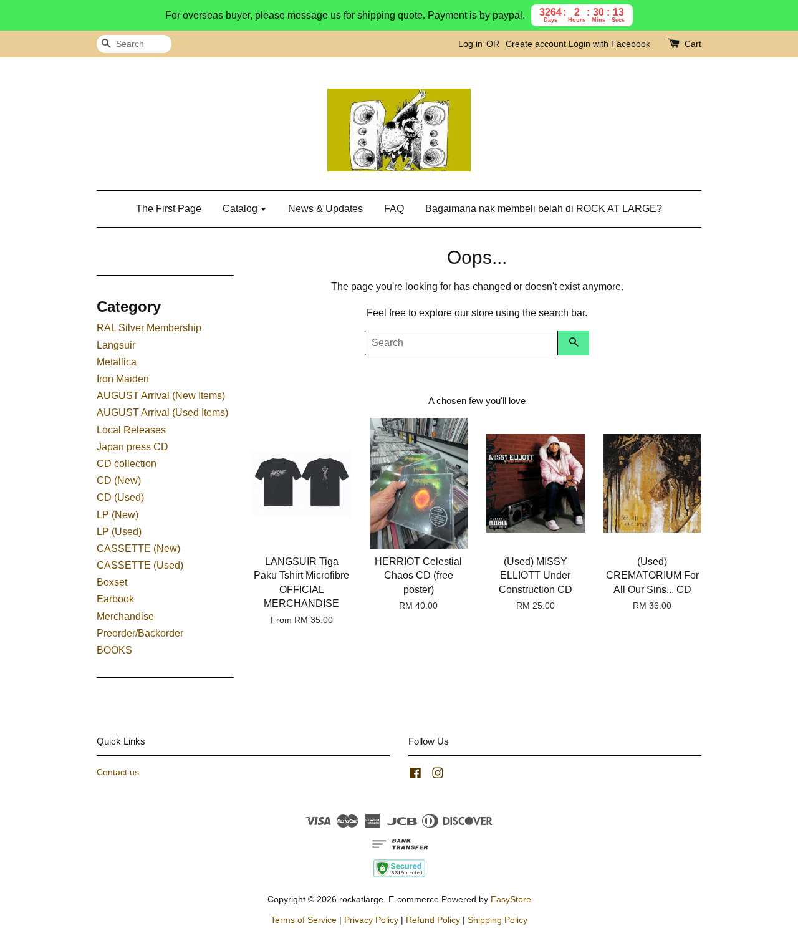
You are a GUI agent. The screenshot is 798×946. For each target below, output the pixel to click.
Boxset (112, 582)
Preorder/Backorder (140, 633)
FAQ (394, 208)
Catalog (241, 208)
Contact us (118, 772)
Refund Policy (433, 920)
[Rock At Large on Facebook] (415, 775)
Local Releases (131, 430)
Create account (536, 44)
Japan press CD (132, 447)
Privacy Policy (371, 920)
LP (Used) (119, 531)
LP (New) (117, 514)
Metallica (117, 362)
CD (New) (119, 480)
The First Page (168, 208)
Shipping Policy (497, 920)
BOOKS (114, 650)
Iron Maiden (123, 379)
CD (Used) (120, 497)
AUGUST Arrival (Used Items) (162, 412)
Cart (693, 44)
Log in (470, 44)
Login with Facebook (609, 44)
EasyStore (511, 899)
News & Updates (325, 208)
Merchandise (125, 616)
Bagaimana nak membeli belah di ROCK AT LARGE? (543, 208)
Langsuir (116, 345)
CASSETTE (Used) (140, 565)
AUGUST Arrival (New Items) (161, 395)
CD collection (126, 463)
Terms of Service (304, 920)
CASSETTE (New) (138, 548)
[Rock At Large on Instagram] (438, 775)
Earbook (115, 599)
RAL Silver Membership (149, 327)
